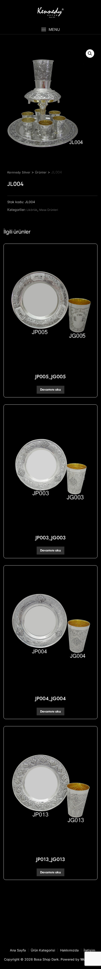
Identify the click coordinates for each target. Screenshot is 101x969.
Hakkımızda (69, 950)
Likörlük (32, 210)
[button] (50, 29)
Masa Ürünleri (48, 210)
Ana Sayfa (18, 950)
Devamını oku (50, 389)
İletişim (89, 950)
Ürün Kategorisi (43, 950)
